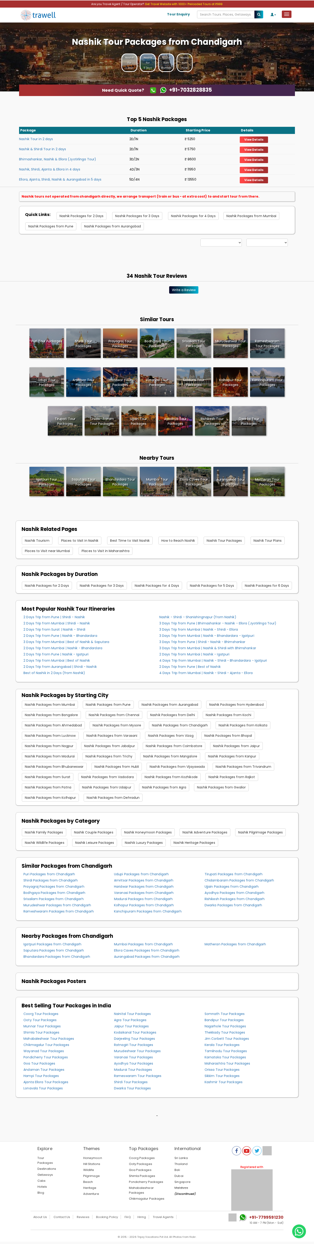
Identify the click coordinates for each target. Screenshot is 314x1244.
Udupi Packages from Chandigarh (141, 874)
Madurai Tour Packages (133, 1069)
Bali (177, 1170)
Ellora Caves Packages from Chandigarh (146, 950)
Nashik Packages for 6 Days (267, 585)
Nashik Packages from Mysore (117, 725)
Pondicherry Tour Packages (45, 1057)
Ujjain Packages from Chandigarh (232, 886)
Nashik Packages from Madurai (50, 756)
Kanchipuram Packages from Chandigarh (148, 911)
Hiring (141, 1217)
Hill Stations (91, 1164)
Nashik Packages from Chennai (114, 715)
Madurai (193, 382)
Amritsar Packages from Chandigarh (143, 880)
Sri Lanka (181, 1158)
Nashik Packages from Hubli (116, 766)
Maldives (181, 1188)
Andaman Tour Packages (43, 1069)
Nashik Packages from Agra (164, 787)
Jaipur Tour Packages (131, 1026)
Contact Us (62, 1217)
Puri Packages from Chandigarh (49, 874)
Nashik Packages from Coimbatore (174, 746)
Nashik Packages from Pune (50, 226)
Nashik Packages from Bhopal (228, 735)
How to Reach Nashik (178, 540)
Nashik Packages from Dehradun (113, 797)
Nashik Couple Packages (93, 832)
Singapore (182, 1182)
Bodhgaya (157, 343)
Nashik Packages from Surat (47, 777)
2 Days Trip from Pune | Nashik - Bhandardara (60, 635)
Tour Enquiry (178, 14)
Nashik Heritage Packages (194, 842)
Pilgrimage (91, 1176)
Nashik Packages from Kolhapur (50, 797)
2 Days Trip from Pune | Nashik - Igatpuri (55, 654)
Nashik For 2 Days (129, 63)
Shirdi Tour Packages (131, 1082)
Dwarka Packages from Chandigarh (233, 905)
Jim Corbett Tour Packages (227, 1038)
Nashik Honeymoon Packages (148, 832)
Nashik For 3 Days (148, 63)
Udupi (46, 382)
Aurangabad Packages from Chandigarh (147, 956)
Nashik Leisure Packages (94, 842)
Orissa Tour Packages (222, 1069)
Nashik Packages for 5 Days (212, 585)
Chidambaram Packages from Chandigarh (239, 880)
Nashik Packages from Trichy (109, 756)
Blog (40, 1192)
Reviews (83, 1217)
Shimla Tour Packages (41, 1032)
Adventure (91, 1194)
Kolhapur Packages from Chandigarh (144, 905)
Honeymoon (92, 1158)
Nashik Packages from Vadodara (107, 777)
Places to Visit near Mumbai (47, 551)
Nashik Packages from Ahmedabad (53, 725)
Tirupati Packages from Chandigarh (234, 874)
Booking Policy (107, 1217)
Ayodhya (175, 421)
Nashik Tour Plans (268, 540)
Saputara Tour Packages (83, 482)
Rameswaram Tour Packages (137, 1076)
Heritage (90, 1188)
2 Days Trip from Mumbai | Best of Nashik (56, 660)
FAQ (128, 1217)
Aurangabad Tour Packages (230, 482)
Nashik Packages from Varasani (111, 735)
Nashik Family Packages (44, 832)
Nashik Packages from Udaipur (106, 787)
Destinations (46, 1169)
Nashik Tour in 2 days (36, 139)
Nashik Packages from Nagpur (49, 746)
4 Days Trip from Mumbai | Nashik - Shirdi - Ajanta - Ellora (206, 673)
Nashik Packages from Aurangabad (112, 226)
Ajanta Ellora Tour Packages (45, 1082)
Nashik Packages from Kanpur (232, 756)
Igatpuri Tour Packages (46, 482)
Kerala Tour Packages (222, 1045)
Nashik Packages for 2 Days (82, 216)
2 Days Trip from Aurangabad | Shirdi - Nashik (60, 666)
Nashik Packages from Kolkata (243, 725)
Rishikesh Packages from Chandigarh (235, 899)
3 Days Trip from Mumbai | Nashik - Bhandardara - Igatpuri (206, 635)
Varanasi (157, 382)
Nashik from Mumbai (166, 63)
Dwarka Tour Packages (132, 1088)
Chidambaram (102, 421)
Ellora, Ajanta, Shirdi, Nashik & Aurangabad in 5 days (60, 179)
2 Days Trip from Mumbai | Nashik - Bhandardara (62, 648)
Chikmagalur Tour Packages (46, 1045)
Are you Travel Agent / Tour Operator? (118, 4)
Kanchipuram (267, 382)
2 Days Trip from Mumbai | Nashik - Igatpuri (194, 654)
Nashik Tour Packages (224, 540)
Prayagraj (120, 343)
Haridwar (120, 382)
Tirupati (65, 421)
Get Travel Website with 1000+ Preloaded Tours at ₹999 (184, 4)
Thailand (181, 1164)
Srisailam (193, 343)
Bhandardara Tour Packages (120, 482)
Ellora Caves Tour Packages (194, 482)
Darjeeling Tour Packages (134, 1038)
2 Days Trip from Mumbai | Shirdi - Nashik (56, 623)
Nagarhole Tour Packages (225, 1026)
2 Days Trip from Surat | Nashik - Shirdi (54, 629)
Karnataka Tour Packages (225, 1057)
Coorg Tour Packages (40, 1014)
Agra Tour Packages (130, 1020)
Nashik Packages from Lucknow (50, 735)
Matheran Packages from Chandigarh (235, 944)
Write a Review (184, 290)
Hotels (42, 1186)
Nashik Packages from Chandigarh (180, 725)
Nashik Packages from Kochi (228, 715)
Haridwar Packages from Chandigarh (144, 886)
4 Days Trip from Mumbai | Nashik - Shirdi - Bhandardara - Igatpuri (213, 660)
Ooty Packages (140, 1164)
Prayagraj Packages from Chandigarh (53, 886)
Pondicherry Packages (146, 1182)
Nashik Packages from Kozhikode (171, 777)
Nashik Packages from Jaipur (236, 746)
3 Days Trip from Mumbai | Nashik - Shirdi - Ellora (198, 629)
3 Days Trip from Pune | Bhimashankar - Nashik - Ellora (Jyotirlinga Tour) (217, 623)
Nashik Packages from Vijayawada (177, 766)
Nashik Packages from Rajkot (231, 777)
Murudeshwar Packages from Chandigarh (57, 905)
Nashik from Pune (184, 63)
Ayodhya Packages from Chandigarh (234, 892)
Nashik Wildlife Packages (44, 842)
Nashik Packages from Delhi (172, 715)
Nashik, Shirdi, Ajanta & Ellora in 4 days (49, 169)
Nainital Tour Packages (132, 1014)
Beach (88, 1182)
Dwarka (249, 421)
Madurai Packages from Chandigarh (143, 899)
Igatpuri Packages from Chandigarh (52, 944)
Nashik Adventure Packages (205, 832)
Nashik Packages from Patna (48, 787)
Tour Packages (45, 1160)
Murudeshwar (230, 343)
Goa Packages (140, 1170)
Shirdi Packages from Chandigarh (50, 880)
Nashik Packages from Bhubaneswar (54, 766)
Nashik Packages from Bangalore (51, 715)
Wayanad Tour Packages (43, 1051)
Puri (46, 341)
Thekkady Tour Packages (225, 1032)
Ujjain (138, 421)
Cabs (41, 1181)
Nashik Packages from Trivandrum (243, 766)
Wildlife (88, 1170)
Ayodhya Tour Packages (133, 1063)
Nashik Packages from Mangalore (170, 756)
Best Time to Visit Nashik (130, 540)
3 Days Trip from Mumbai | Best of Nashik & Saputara (66, 642)
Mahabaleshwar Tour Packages (48, 1038)
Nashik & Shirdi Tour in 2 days (42, 149)
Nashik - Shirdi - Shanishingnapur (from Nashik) (197, 617)
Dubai (178, 1176)
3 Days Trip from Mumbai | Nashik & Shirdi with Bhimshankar (207, 648)
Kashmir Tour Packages (224, 1082)
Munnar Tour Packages (42, 1026)
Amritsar (83, 382)
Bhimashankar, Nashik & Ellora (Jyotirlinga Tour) (57, 159)
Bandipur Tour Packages (224, 1020)
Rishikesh (212, 421)
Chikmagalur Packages (147, 1198)
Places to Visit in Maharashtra (105, 551)
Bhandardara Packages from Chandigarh (56, 956)
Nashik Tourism (37, 540)
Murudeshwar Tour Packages (137, 1051)
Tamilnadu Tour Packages (226, 1051)
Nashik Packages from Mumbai (251, 216)
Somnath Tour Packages (225, 1014)
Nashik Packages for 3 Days (137, 216)
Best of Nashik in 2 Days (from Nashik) (54, 673)
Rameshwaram (267, 343)
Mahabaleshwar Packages (141, 1190)
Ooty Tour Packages (40, 1020)
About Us (40, 1217)
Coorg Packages (142, 1158)
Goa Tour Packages (39, 1063)
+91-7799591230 (266, 1217)
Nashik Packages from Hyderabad (236, 704)
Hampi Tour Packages (41, 1076)
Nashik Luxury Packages (144, 842)
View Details (253, 140)
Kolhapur (230, 382)
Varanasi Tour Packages (133, 1057)
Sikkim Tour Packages (222, 1076)
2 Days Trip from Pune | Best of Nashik (190, 666)
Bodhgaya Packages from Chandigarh (54, 892)
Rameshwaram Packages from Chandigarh (58, 911)
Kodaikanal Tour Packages (135, 1032)
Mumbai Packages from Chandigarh (143, 944)
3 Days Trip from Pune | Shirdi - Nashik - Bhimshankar (202, 642)
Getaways (45, 1175)
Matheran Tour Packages (267, 482)
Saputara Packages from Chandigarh (53, 950)
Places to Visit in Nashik (80, 540)
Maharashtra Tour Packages (227, 1063)
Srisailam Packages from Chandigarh (53, 899)
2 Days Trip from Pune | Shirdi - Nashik (54, 617)
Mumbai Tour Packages (157, 482)
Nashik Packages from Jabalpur (109, 746)
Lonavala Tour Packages (43, 1088)
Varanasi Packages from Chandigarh (144, 892)
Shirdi (83, 343)
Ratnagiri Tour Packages (133, 1045)
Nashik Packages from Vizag (171, 735)
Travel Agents (163, 1217)
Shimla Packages (142, 1176)
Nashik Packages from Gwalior (221, 787)
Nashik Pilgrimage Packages (260, 832)
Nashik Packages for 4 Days (193, 216)
